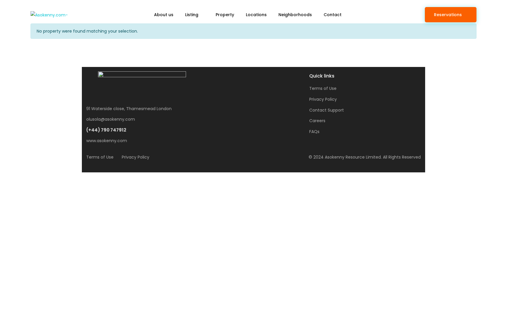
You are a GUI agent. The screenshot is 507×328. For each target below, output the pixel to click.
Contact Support (326, 110)
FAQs (314, 131)
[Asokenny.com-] (49, 14)
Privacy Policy (323, 99)
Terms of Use (323, 88)
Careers (317, 121)
